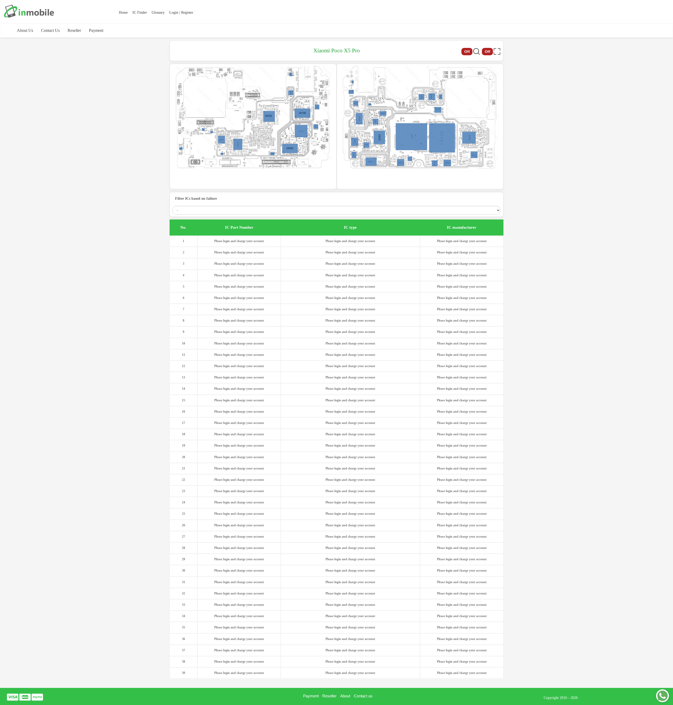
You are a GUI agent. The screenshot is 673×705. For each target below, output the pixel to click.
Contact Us (50, 30)
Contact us (363, 696)
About (345, 696)
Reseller (74, 30)
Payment (96, 30)
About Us (25, 30)
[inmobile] (29, 11)
